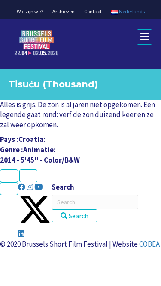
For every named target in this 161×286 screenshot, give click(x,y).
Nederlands (131, 11)
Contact (93, 11)
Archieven (63, 11)
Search (63, 187)
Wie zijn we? (30, 11)
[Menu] (9, 188)
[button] (22, 187)
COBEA (149, 244)
